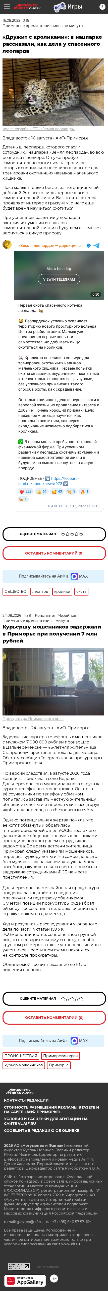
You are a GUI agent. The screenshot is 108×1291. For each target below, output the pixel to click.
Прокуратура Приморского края (33, 718)
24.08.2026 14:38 (17, 615)
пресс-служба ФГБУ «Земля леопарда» (39, 129)
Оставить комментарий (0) (54, 553)
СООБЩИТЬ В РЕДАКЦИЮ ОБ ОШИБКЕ (41, 1130)
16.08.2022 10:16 (16, 20)
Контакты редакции (26, 1100)
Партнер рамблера (47, 1266)
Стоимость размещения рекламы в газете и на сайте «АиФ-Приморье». (51, 1109)
